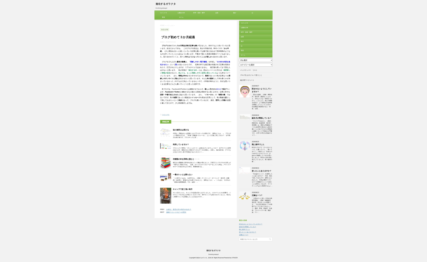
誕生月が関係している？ (261, 118)
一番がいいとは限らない (182, 174)
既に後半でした (258, 144)
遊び (234, 13)
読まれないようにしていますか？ (250, 224)
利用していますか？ (181, 144)
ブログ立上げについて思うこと (251, 75)
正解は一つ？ (257, 195)
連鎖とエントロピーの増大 (176, 212)
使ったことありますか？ (261, 171)
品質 (216, 13)
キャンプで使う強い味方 (182, 189)
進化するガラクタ (166, 3)
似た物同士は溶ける (181, 130)
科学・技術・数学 (199, 13)
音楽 (163, 17)
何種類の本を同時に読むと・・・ (186, 159)
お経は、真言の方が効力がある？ (178, 209)
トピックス (163, 13)
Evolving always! (213, 254)
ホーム (181, 17)
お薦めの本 (181, 13)
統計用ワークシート (247, 80)
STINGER (235, 258)
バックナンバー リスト (248, 70)
